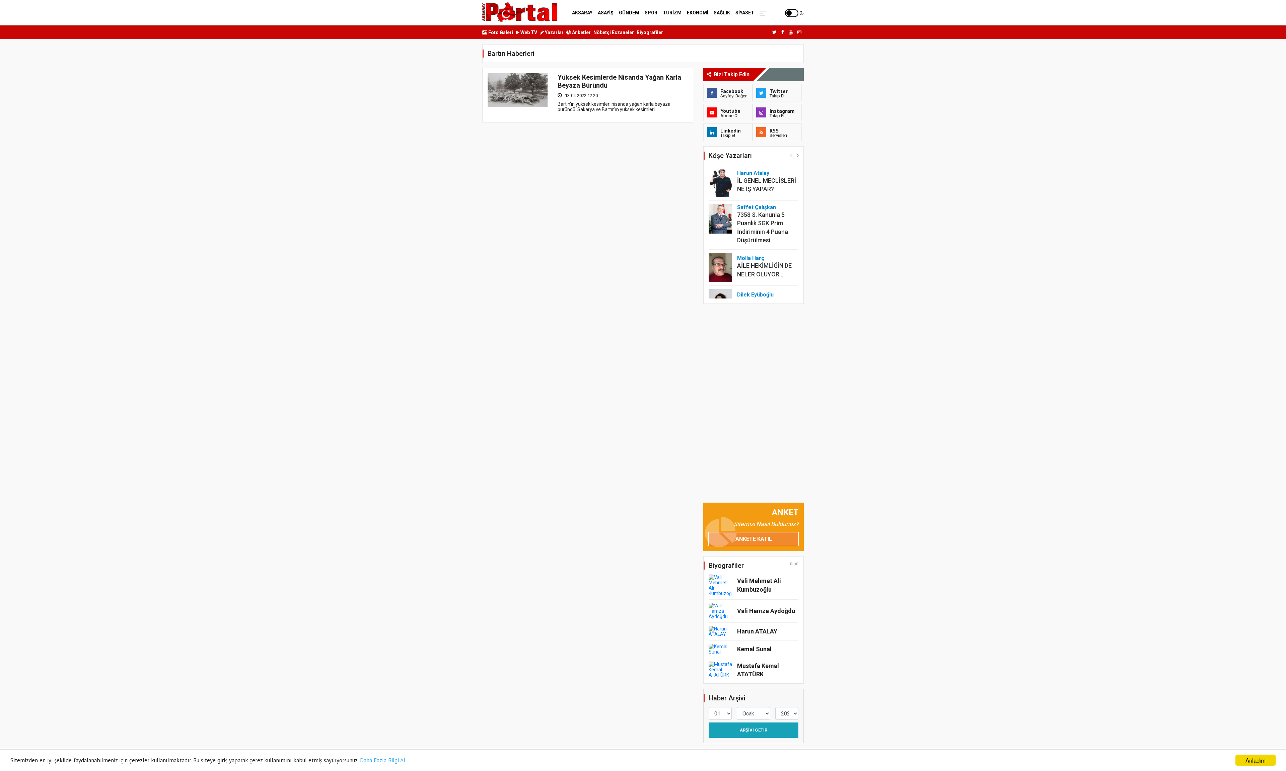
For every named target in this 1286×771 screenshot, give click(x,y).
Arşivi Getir (753, 730)
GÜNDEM (629, 12)
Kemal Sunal (754, 649)
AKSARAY (582, 12)
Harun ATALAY (757, 631)
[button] (797, 155)
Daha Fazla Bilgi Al (382, 760)
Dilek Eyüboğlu (755, 294)
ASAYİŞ (606, 12)
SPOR (651, 12)
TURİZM (672, 12)
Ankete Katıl (753, 539)
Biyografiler (650, 32)
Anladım (1255, 760)
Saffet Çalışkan (756, 207)
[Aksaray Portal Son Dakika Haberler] (519, 11)
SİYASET (744, 12)
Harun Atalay (753, 173)
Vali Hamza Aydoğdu (766, 610)
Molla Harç (750, 258)
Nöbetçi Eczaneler (613, 32)
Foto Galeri (500, 32)
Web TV (528, 32)
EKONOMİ (697, 12)
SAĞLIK (722, 12)
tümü (793, 564)
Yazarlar (554, 32)
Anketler (581, 32)
